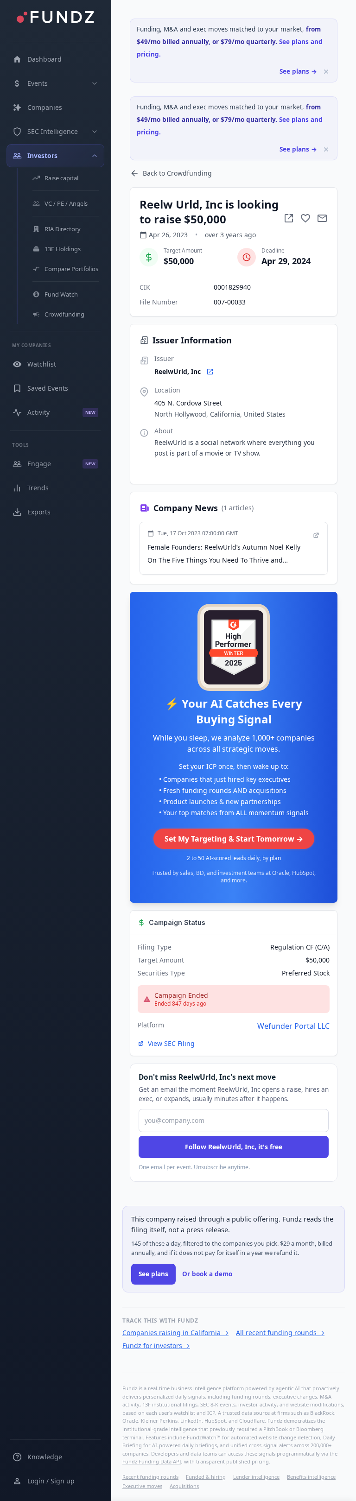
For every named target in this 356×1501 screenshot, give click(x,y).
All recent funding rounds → (280, 1332)
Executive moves (142, 1485)
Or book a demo (207, 1274)
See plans (153, 1274)
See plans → (298, 71)
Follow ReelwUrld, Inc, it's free (233, 1146)
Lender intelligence (256, 1476)
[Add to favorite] (305, 218)
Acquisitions (184, 1485)
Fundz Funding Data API (151, 1461)
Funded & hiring (206, 1476)
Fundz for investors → (156, 1345)
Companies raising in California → (175, 1332)
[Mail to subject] (322, 218)
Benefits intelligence (311, 1476)
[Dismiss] (326, 71)
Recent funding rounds (150, 1476)
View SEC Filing (171, 1043)
